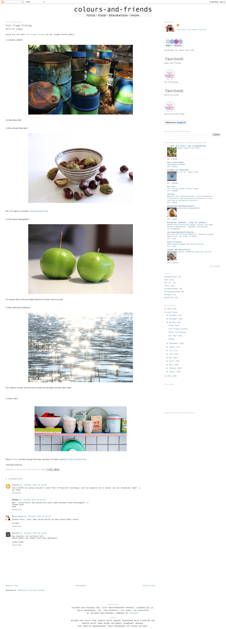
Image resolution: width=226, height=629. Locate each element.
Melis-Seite (18, 516)
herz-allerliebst (175, 162)
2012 (169, 312)
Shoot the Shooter (177, 332)
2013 (169, 309)
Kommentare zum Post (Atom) (30, 590)
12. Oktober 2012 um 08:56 (33, 485)
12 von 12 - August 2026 (187, 172)
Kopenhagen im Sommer (176, 165)
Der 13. (168, 283)
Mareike (15, 533)
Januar (172, 372)
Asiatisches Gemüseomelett (188, 208)
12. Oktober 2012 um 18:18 (37, 516)
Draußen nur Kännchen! (178, 170)
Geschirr (15, 459)
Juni (171, 354)
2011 (169, 376)
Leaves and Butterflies (178, 250)
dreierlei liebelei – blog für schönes (186, 223)
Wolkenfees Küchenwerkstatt (180, 206)
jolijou (170, 194)
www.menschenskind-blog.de (180, 232)
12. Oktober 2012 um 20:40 (33, 533)
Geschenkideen (171, 289)
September (174, 344)
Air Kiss (171, 187)
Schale (11, 211)
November (174, 319)
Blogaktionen (170, 277)
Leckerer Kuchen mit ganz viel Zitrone (194, 252)
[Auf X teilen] (53, 469)
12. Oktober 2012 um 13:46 (32, 500)
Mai (171, 358)
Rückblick (169, 298)
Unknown (15, 485)
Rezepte (168, 295)
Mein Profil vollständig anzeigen (191, 30)
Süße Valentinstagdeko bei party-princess (185, 244)
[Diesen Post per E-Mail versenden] (48, 469)
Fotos (167, 286)
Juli (171, 351)
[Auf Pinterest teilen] (58, 469)
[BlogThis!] (50, 469)
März (171, 365)
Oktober (173, 322)
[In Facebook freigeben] (55, 469)
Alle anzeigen (215, 266)
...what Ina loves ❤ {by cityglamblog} (186, 146)
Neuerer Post (12, 586)
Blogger (133, 613)
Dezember (174, 315)
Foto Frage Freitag (35, 35)
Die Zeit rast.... (177, 336)
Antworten (16, 493)
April (172, 361)
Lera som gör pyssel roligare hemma (182, 189)
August (172, 347)
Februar (173, 368)
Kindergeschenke (172, 292)
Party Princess (174, 242)
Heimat (172, 339)
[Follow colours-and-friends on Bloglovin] (175, 124)
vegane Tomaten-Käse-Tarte (188, 148)
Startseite (80, 586)
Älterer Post (149, 586)
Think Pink (174, 325)
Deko (166, 280)
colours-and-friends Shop (38, 211)
